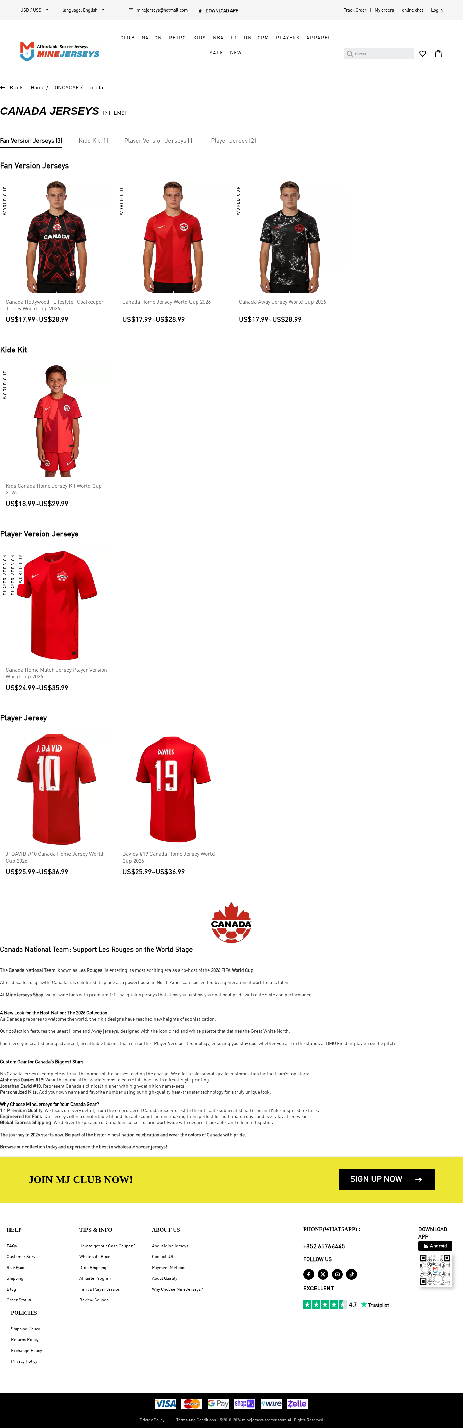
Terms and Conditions (196, 1420)
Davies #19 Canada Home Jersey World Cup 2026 (168, 858)
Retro (177, 38)
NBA (218, 38)
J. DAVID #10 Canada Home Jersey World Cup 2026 (54, 858)
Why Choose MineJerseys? (177, 1289)
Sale (216, 53)
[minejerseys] (63, 51)
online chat (412, 10)
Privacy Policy (24, 1361)
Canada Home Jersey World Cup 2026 (166, 302)
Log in (437, 10)
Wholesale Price (94, 1257)
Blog (11, 1289)
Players (288, 38)
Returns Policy (25, 1340)
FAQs (12, 1246)
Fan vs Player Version (99, 1289)
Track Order (355, 10)
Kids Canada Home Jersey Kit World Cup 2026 (54, 490)
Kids (199, 38)
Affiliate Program (95, 1278)
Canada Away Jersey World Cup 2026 (282, 302)
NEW (236, 53)
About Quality (164, 1278)
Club (127, 38)
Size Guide (17, 1268)
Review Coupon (94, 1300)
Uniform (256, 38)
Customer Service (24, 1257)
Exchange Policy (26, 1350)
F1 (234, 38)
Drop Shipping (92, 1268)
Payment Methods (169, 1268)
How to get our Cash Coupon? (107, 1246)
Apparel (318, 38)
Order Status (19, 1300)
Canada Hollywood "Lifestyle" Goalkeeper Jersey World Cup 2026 (55, 305)
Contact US (162, 1257)
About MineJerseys (170, 1246)
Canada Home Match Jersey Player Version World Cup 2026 (56, 674)
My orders (384, 10)
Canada (94, 88)
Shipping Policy (25, 1329)
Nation (152, 38)
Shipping (15, 1278)
